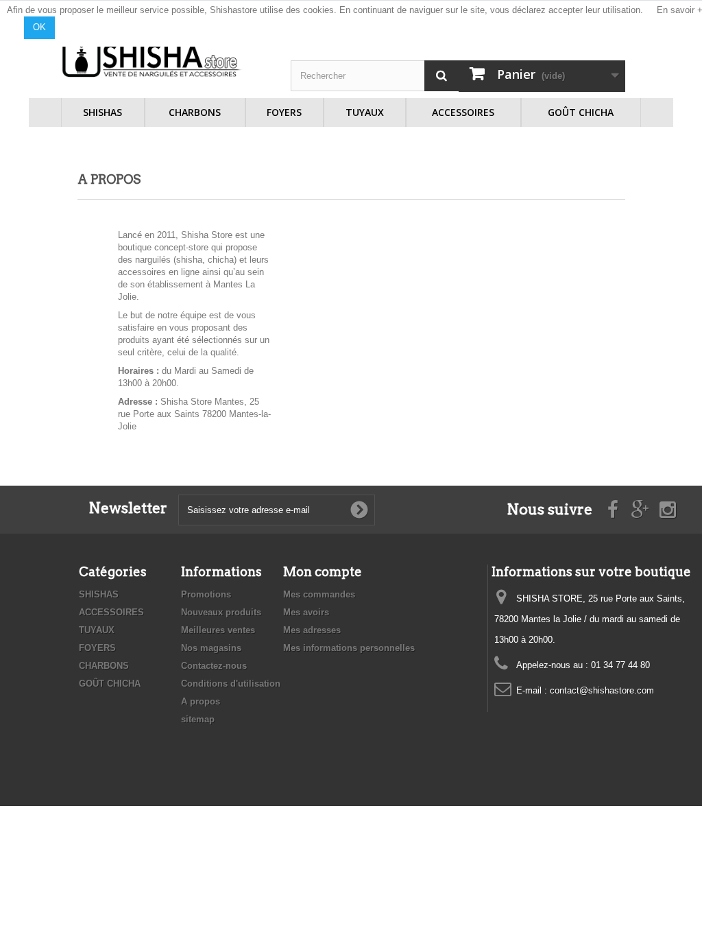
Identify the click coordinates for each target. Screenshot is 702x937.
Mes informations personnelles (349, 648)
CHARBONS (195, 112)
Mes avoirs (306, 612)
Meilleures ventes (218, 630)
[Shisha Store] (152, 58)
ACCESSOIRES (463, 112)
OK (39, 27)
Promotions (206, 594)
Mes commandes (319, 594)
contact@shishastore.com (602, 690)
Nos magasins (211, 648)
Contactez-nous (214, 666)
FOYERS (284, 112)
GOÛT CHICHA (581, 112)
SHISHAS (102, 112)
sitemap (198, 719)
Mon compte (322, 572)
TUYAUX (365, 112)
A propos (200, 701)
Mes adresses (312, 630)
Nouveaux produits (221, 612)
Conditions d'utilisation (230, 683)
